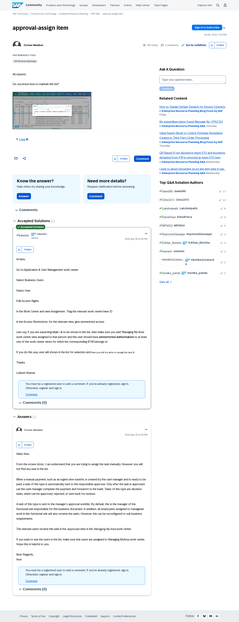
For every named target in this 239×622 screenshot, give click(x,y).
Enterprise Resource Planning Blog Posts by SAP (192, 111)
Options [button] (224, 28)
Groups (83, 5)
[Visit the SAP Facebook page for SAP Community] (198, 616)
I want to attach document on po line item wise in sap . (192, 168)
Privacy (24, 616)
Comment (142, 158)
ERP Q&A (95, 14)
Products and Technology (60, 5)
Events (128, 5)
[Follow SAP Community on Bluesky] (204, 616)
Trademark (91, 616)
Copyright (54, 616)
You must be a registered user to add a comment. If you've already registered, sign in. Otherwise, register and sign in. (77, 386)
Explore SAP (205, 5)
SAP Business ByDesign (25, 61)
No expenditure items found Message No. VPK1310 (191, 121)
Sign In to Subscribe (207, 27)
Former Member (33, 45)
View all (164, 282)
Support (105, 616)
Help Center (143, 5)
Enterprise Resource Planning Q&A (183, 126)
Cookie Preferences (124, 616)
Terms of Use (38, 616)
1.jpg (22, 139)
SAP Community (20, 14)
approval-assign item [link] (113, 14)
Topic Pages (161, 5)
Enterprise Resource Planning (73, 14)
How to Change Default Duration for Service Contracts (192, 106)
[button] (212, 45)
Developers (99, 5)
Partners (115, 5)
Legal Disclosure (72, 616)
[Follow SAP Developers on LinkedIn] (217, 616)
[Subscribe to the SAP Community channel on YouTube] (210, 616)
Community (34, 5)
